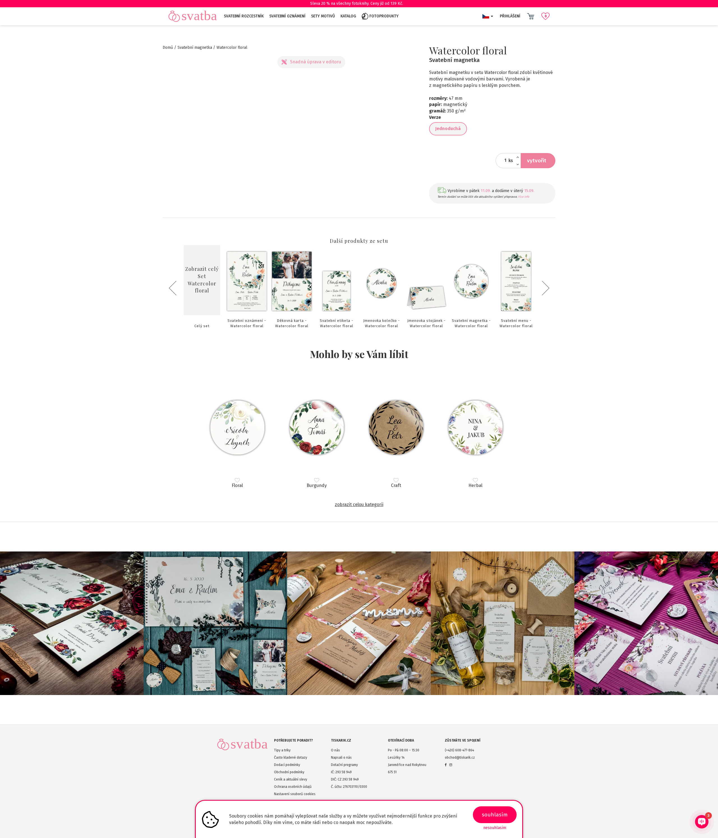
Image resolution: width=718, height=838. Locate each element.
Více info (523, 196)
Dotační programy (344, 765)
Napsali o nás (341, 757)
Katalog (348, 16)
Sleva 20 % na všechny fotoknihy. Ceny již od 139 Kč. (356, 3)
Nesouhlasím (494, 827)
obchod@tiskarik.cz (460, 757)
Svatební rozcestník (244, 16)
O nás (335, 750)
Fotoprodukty (383, 16)
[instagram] (450, 765)
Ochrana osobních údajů (293, 787)
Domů (168, 47)
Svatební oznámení (287, 16)
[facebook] (446, 765)
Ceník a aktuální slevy (290, 779)
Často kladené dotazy (290, 757)
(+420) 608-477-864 (459, 750)
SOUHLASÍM (495, 814)
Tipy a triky (282, 750)
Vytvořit (536, 160)
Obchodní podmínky (289, 772)
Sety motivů (323, 16)
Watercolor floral (232, 47)
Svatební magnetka (195, 47)
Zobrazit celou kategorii (359, 504)
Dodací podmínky (287, 765)
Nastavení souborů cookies (295, 794)
